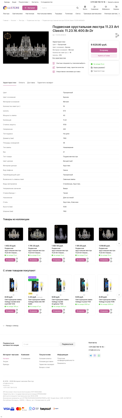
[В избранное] (116, 34)
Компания (25, 355)
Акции (5, 361)
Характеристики (9, 83)
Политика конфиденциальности (65, 359)
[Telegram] (90, 355)
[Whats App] (99, 355)
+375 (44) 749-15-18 (97, 2)
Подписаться (67, 344)
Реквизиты (61, 363)
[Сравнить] (116, 36)
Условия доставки (46, 361)
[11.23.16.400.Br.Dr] (26, 47)
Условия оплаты (45, 358)
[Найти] (77, 8)
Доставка (31, 83)
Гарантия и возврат (45, 83)
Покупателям (45, 355)
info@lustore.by (94, 350)
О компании (25, 358)
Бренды (6, 364)
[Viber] (95, 355)
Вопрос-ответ (44, 367)
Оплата (22, 83)
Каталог (6, 358)
